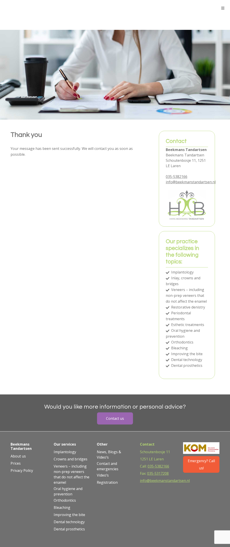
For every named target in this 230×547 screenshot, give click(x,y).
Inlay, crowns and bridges (183, 281)
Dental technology (186, 359)
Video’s (103, 475)
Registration (107, 482)
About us (18, 456)
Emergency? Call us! (201, 464)
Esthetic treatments (187, 324)
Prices (16, 463)
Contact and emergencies (107, 466)
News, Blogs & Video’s (109, 454)
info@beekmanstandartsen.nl (191, 181)
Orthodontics (181, 342)
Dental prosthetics (186, 365)
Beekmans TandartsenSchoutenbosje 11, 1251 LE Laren (186, 160)
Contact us (115, 418)
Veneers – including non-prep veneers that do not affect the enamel (186, 295)
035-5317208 (158, 473)
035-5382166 (176, 176)
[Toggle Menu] (223, 8)
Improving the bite (186, 353)
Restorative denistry (187, 307)
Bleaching (179, 348)
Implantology (182, 272)
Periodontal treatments (178, 316)
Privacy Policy (22, 470)
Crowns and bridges (70, 459)
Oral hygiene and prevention (183, 333)
